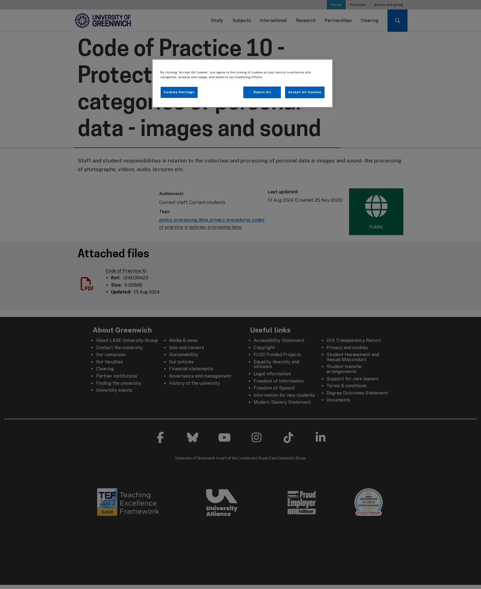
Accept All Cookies (305, 92)
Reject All (262, 92)
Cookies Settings (179, 92)
